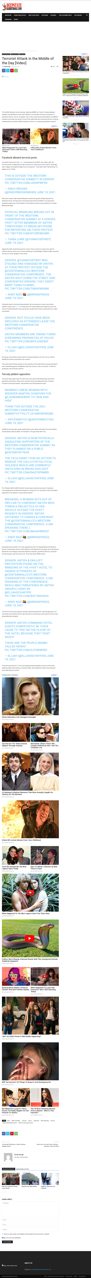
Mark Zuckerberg (45, 1120)
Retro (16, 19)
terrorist (53, 1120)
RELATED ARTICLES (8, 1169)
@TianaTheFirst (29, 260)
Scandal (53, 15)
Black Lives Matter (16, 1120)
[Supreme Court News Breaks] (30, 1179)
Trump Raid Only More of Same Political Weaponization (13, 1145)
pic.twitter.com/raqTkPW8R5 (27, 472)
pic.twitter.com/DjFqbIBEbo (26, 650)
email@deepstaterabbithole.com (41, 1269)
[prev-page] (3, 1192)
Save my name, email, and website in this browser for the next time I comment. (27, 1234)
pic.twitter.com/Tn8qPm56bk (27, 288)
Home (3, 51)
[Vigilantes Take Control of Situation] (50, 1179)
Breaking (8, 15)
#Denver (11, 393)
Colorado (24, 1120)
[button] (87, 15)
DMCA (75, 1276)
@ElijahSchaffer (18, 592)
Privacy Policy (82, 1276)
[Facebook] (4, 70)
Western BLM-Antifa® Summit (10, 1122)
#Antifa (24, 393)
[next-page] (6, 1192)
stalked (21, 162)
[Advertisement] (45, 34)
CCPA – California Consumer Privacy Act (54, 1276)
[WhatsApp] (16, 70)
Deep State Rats (34, 15)
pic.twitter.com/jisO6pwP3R (26, 182)
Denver (30, 1120)
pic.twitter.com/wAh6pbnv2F (27, 531)
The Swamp (78, 15)
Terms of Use (69, 1276)
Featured (45, 15)
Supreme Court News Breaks (29, 1186)
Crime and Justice (20, 15)
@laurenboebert (17, 397)
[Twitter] (8, 70)
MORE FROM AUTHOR (22, 1169)
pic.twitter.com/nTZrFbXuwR (27, 233)
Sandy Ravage (7, 66)
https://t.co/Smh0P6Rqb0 (34, 413)
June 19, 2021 (46, 192)
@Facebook (13, 452)
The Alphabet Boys (65, 15)
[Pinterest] (12, 70)
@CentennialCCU (17, 271)
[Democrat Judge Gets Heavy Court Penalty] (11, 1179)
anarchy (17, 306)
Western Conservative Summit (26, 1122)
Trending (8, 19)
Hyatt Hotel (36, 1120)
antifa (8, 1120)
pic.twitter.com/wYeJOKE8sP (26, 341)
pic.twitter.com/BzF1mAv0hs (27, 596)
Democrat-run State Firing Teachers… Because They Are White (48, 1145)
